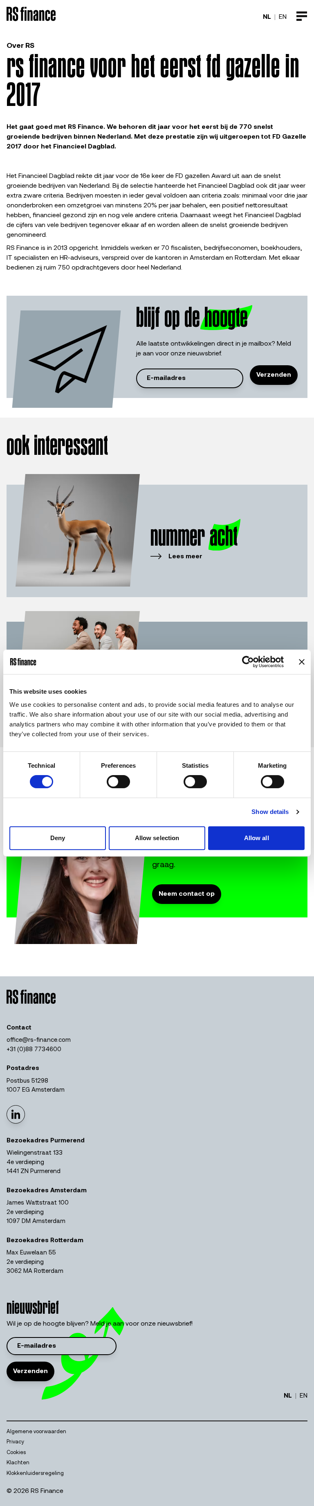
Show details (270, 811)
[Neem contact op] (186, 902)
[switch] (118, 781)
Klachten (18, 1463)
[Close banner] (302, 662)
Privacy (15, 1442)
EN (283, 17)
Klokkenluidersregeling (35, 1473)
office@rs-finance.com (39, 1040)
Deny (57, 837)
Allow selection (157, 837)
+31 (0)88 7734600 (34, 1050)
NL (267, 17)
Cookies (16, 1452)
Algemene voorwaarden (36, 1431)
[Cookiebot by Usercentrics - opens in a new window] (248, 662)
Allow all (256, 837)
